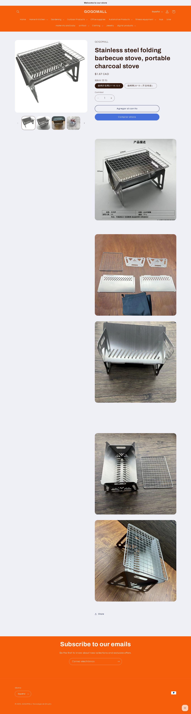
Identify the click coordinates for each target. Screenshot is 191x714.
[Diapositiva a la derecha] (84, 123)
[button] (18, 12)
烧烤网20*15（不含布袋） (141, 86)
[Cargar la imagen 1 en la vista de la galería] (28, 123)
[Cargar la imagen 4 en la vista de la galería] (73, 123)
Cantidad (99, 92)
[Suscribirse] (118, 661)
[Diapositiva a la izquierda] (18, 123)
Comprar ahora (127, 117)
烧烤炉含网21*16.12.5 (109, 86)
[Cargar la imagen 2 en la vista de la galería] (43, 123)
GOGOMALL (27, 704)
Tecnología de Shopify (42, 704)
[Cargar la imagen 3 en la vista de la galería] (58, 123)
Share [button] (101, 614)
